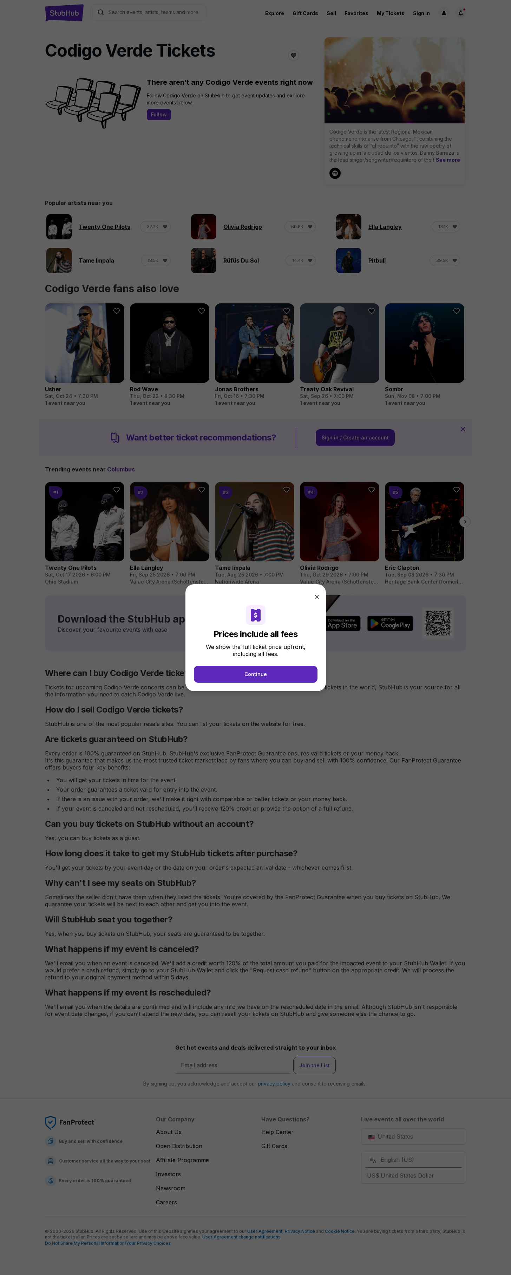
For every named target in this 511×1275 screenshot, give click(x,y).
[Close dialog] (316, 596)
